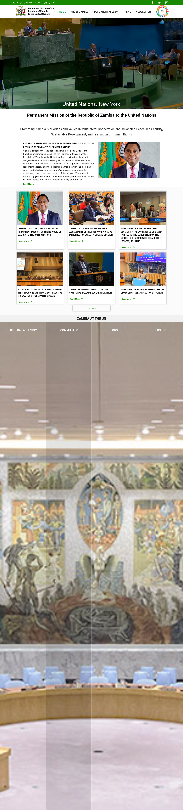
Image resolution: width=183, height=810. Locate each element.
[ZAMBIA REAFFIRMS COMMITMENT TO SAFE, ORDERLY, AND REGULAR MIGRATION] (91, 269)
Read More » (28, 184)
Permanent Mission (106, 11)
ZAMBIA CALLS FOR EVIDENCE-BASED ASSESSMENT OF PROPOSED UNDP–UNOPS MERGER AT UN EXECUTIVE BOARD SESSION (91, 231)
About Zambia (79, 11)
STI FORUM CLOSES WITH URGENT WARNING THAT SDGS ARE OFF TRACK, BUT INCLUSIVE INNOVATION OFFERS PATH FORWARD (40, 292)
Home (62, 11)
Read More (24, 241)
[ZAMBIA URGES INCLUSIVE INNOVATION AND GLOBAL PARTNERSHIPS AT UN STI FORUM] (143, 269)
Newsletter (143, 11)
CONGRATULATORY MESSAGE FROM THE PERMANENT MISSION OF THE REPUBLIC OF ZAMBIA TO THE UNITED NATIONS (39, 231)
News (128, 11)
